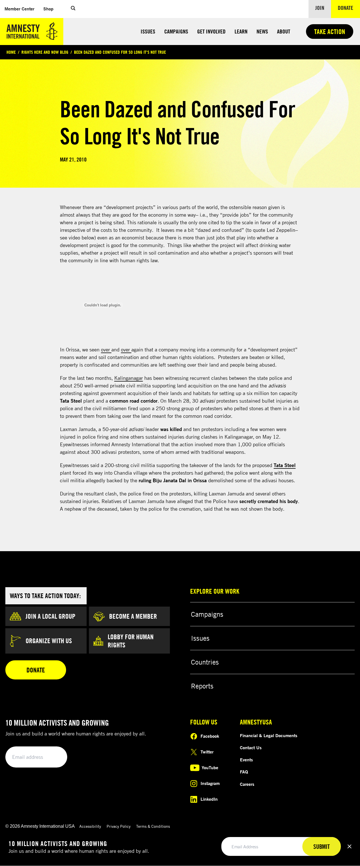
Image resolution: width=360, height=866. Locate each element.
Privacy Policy (118, 826)
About (283, 31)
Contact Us (251, 747)
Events (246, 759)
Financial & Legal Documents (268, 735)
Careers (247, 784)
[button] (73, 9)
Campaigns (176, 31)
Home (11, 52)
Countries (205, 662)
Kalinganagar (128, 378)
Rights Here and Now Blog (44, 52)
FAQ (244, 772)
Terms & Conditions (153, 826)
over (106, 349)
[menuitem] (19, 9)
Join (319, 7)
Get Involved (211, 31)
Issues (148, 31)
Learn (241, 31)
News (262, 31)
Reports (202, 686)
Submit (53, 757)
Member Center (21, 9)
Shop (50, 9)
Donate (349, 7)
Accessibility (90, 826)
